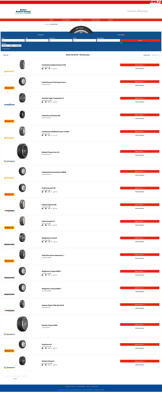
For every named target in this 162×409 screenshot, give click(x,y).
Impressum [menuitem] (110, 19)
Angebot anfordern (139, 64)
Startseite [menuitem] (51, 19)
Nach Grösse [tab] (41, 34)
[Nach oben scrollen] (158, 406)
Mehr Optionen (6, 48)
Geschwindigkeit (100, 38)
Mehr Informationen (139, 68)
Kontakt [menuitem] (81, 19)
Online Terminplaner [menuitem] (96, 19)
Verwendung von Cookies (70, 386)
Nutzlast (75, 38)
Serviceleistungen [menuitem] (66, 19)
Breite (3, 38)
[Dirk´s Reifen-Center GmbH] (22, 12)
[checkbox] (5, 45)
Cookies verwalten (94, 386)
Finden (139, 40)
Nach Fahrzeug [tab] (121, 34)
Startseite (47, 24)
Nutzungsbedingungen (80, 386)
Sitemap (88, 386)
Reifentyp (4, 43)
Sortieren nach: (147, 55)
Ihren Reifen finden (54, 24)
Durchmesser (52, 38)
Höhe (26, 38)
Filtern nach (5, 55)
